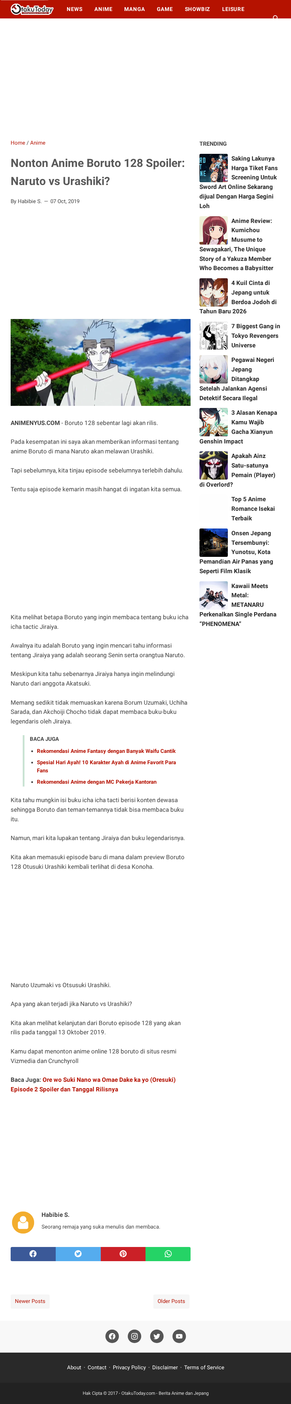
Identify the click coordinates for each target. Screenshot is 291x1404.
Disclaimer (165, 1367)
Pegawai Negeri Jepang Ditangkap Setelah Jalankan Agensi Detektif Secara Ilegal (236, 378)
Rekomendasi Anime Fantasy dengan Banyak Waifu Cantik (106, 751)
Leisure (233, 9)
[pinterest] (123, 1254)
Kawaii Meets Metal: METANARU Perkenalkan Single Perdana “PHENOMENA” (237, 604)
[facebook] (33, 1254)
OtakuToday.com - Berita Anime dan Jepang (165, 1393)
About (75, 1367)
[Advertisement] (145, 78)
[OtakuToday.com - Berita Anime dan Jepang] (32, 9)
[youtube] (179, 1337)
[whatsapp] (168, 1254)
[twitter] (78, 1254)
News (74, 9)
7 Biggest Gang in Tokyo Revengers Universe (255, 336)
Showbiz (197, 9)
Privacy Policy (129, 1367)
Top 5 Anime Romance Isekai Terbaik (253, 509)
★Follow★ (32, 27)
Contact (97, 1367)
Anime (103, 9)
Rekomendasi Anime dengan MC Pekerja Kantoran (97, 782)
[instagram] (134, 1337)
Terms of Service (204, 1367)
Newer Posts (30, 1301)
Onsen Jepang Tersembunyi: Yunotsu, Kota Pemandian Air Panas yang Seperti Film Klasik (236, 552)
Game (164, 9)
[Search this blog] (276, 18)
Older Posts (171, 1301)
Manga (134, 9)
